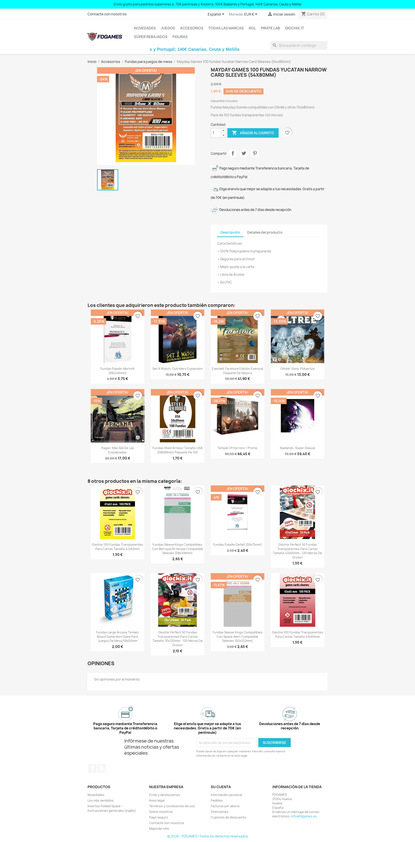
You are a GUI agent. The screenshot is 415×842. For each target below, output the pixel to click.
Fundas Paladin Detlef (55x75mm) (237, 544)
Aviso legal (156, 800)
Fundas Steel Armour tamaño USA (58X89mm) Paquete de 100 (178, 450)
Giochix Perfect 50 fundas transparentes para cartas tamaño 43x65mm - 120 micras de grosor (297, 550)
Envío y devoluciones (164, 795)
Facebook (92, 768)
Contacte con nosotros (107, 14)
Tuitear (243, 153)
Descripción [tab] (230, 232)
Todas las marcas (226, 28)
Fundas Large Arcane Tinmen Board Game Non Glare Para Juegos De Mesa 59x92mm (117, 636)
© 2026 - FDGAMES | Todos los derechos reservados (207, 836)
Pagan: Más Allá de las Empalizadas (117, 450)
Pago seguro (158, 817)
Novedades (145, 28)
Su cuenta (221, 787)
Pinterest (255, 153)
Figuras (180, 36)
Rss (101, 768)
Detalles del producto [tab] (265, 232)
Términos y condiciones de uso (172, 806)
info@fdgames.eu (304, 816)
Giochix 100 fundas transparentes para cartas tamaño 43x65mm (297, 634)
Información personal (226, 795)
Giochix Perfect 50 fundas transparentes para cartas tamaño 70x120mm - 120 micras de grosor (177, 638)
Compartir (232, 153)
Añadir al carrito (253, 132)
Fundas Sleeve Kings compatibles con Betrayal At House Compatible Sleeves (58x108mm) (177, 548)
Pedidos (217, 800)
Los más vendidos (101, 800)
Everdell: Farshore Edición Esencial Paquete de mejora (237, 371)
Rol (252, 28)
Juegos (168, 28)
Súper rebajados (151, 36)
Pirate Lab (270, 28)
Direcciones (219, 812)
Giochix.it (294, 28)
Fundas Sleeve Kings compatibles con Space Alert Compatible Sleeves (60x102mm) (237, 636)
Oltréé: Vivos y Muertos (297, 369)
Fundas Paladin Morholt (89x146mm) (117, 371)
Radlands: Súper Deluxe (297, 448)
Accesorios (191, 28)
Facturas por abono (225, 806)
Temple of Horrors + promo (237, 448)
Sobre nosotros (161, 812)
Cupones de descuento (228, 817)
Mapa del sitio (159, 828)
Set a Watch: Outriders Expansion (177, 369)
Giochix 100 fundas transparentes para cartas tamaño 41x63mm (117, 546)
